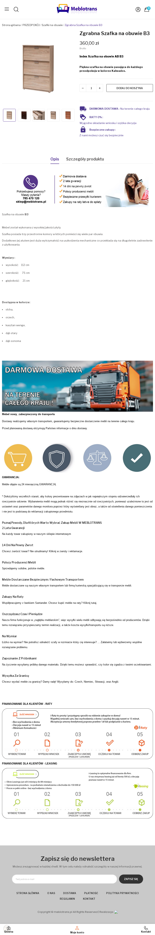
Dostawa (69, 893)
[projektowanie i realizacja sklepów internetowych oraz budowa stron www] (116, 912)
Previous (9, 68)
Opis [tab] (54, 159)
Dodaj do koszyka (129, 88)
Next (69, 68)
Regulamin (67, 898)
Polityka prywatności (122, 893)
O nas (51, 893)
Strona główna (27, 893)
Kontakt (89, 898)
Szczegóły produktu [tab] (85, 159)
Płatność (91, 893)
